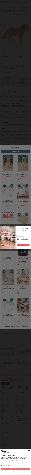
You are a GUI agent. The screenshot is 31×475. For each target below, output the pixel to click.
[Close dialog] (30, 227)
